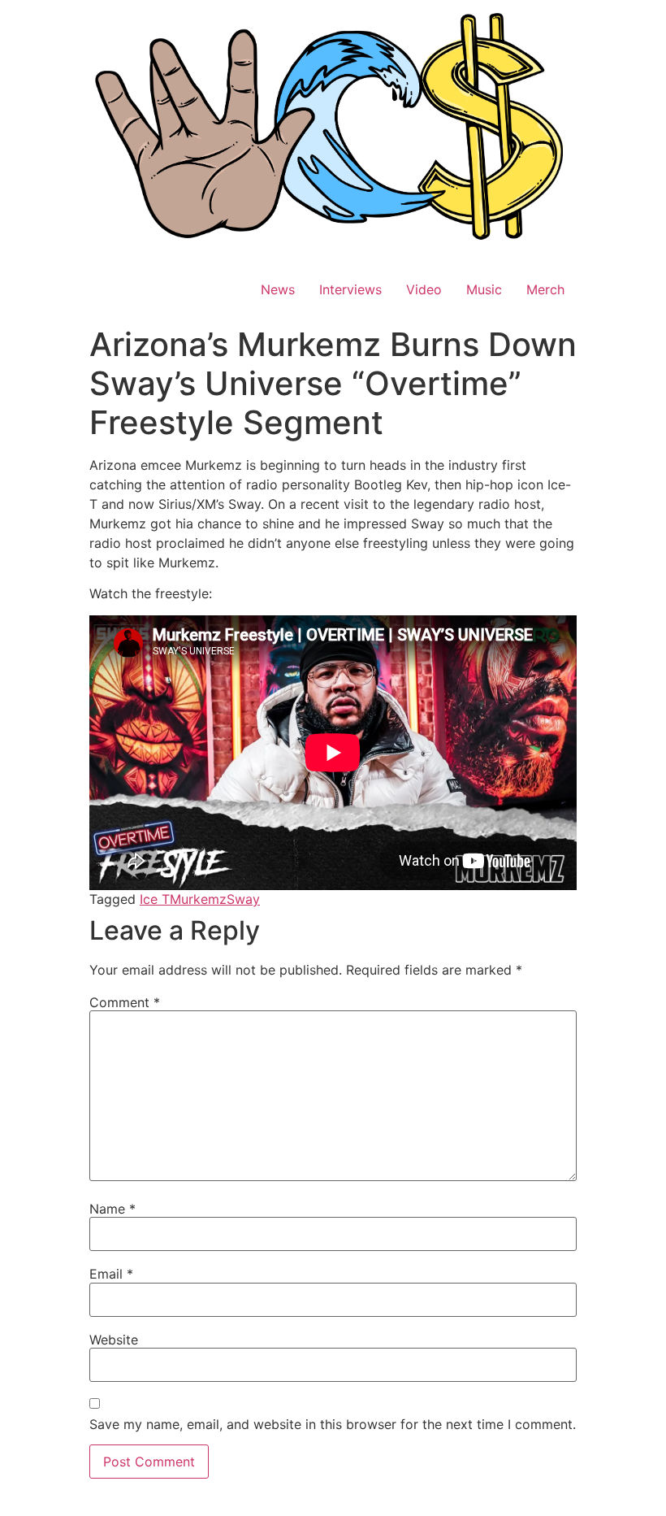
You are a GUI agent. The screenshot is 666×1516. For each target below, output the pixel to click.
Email (111, 1273)
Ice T (155, 899)
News (278, 289)
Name (112, 1208)
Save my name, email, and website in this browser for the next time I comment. (332, 1424)
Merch (545, 289)
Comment (124, 1002)
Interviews (350, 289)
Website (113, 1339)
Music (484, 289)
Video (424, 289)
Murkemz (198, 899)
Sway (243, 899)
